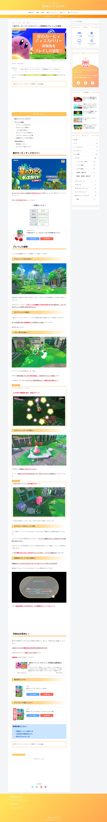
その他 (86, 140)
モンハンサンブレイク (85, 192)
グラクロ (85, 158)
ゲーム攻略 (86, 154)
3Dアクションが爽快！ (23, 127)
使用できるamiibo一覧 (23, 736)
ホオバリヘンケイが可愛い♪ (24, 133)
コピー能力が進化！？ (22, 130)
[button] (45, 786)
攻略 (85, 199)
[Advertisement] (39, 99)
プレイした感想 (19, 122)
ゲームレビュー (86, 150)
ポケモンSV (85, 184)
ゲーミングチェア (86, 147)
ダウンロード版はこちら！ (24, 147)
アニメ (86, 143)
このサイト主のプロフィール (19, 800)
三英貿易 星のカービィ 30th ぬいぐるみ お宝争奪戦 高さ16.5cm (43, 233)
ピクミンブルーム (85, 181)
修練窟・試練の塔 (85, 172)
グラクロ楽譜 (85, 169)
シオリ (85, 58)
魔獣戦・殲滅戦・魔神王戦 (85, 176)
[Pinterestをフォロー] (92, 83)
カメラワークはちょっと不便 (24, 135)
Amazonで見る (33, 238)
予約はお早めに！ (19, 141)
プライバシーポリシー (17, 808)
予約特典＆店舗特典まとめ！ (24, 734)
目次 (37, 114)
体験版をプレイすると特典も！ (25, 138)
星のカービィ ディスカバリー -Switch (36, 688)
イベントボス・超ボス (85, 161)
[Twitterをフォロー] (78, 83)
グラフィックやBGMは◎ (23, 125)
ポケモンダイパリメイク (85, 188)
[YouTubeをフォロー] (85, 83)
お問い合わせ (14, 804)
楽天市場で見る (47, 238)
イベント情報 (85, 165)
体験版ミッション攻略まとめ (24, 731)
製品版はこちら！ (21, 144)
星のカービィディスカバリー (23, 119)
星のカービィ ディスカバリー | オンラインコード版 (39, 711)
